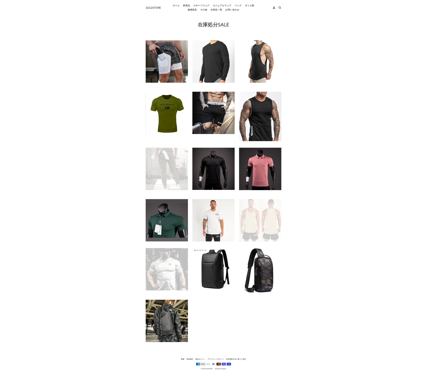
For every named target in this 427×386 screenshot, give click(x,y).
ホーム (176, 5)
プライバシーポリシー (215, 359)
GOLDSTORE (153, 7)
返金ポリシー (200, 359)
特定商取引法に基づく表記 (236, 359)
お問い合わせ (232, 9)
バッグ (238, 5)
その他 (203, 9)
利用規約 (190, 359)
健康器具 (192, 9)
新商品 (186, 5)
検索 (182, 359)
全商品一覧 (216, 9)
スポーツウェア (201, 5)
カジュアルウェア (222, 5)
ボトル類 (249, 5)
